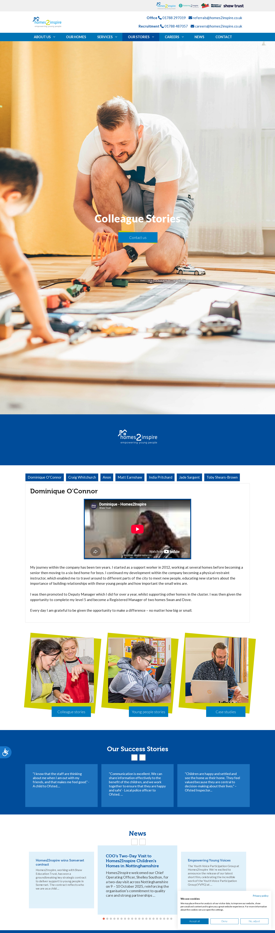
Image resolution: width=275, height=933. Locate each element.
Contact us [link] (137, 237)
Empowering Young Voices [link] (209, 860)
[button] (134, 757)
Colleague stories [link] (71, 711)
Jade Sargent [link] (189, 477)
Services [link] (105, 37)
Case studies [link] (226, 711)
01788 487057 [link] (176, 26)
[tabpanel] (137, 553)
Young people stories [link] (148, 711)
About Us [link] (42, 37)
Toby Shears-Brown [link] (222, 477)
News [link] (199, 37)
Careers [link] (172, 37)
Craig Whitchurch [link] (82, 477)
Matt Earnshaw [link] (130, 477)
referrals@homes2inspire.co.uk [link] (217, 18)
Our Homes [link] (76, 37)
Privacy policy (260, 895)
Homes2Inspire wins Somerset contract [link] (60, 862)
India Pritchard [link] (160, 477)
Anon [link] (107, 477)
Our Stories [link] (138, 37)
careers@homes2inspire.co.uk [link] (218, 26)
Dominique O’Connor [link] (45, 477)
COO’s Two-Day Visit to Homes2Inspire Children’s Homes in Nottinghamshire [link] (132, 861)
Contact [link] (224, 37)
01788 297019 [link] (174, 18)
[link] (167, 6)
